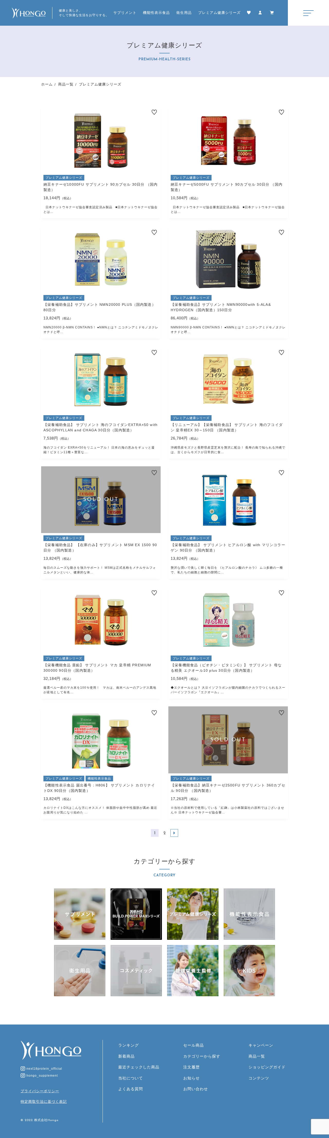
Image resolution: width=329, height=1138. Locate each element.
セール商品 (193, 1045)
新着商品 (126, 1056)
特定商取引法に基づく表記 (44, 1101)
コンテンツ (259, 1078)
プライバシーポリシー (40, 1091)
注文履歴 (191, 1067)
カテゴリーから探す (201, 1056)
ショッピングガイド (267, 1067)
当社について (130, 1078)
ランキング (128, 1045)
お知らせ (191, 1078)
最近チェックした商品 (138, 1067)
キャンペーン (261, 1045)
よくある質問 (130, 1089)
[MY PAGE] (261, 13)
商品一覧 (257, 1056)
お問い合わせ (195, 1089)
